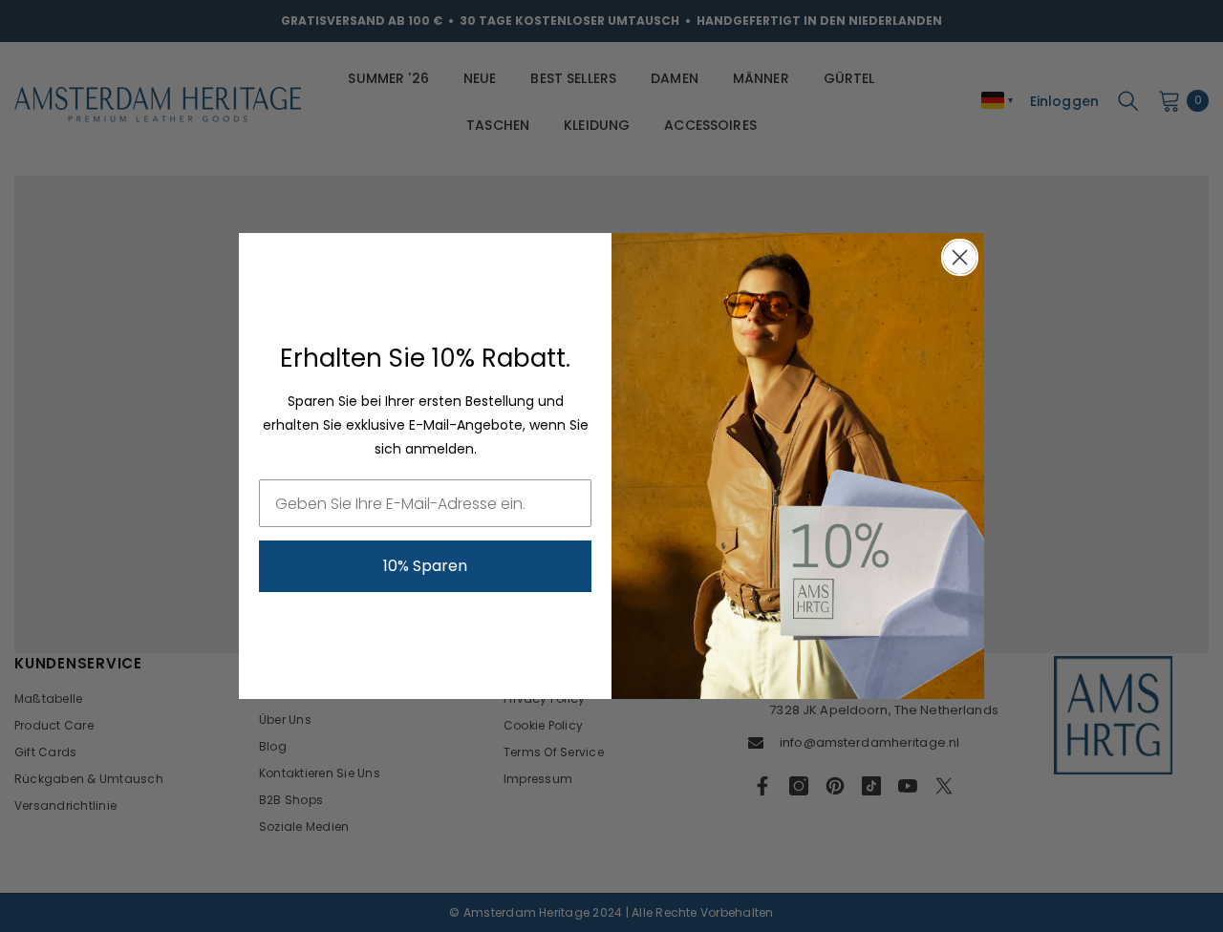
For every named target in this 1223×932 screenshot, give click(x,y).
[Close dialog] (959, 257)
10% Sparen (425, 566)
